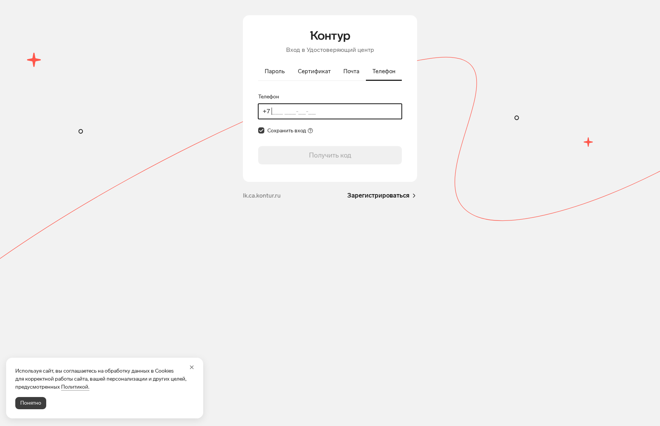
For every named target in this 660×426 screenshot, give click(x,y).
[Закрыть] (191, 367)
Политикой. (75, 387)
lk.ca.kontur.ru (262, 195)
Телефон (268, 96)
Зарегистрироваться (378, 195)
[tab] (274, 72)
